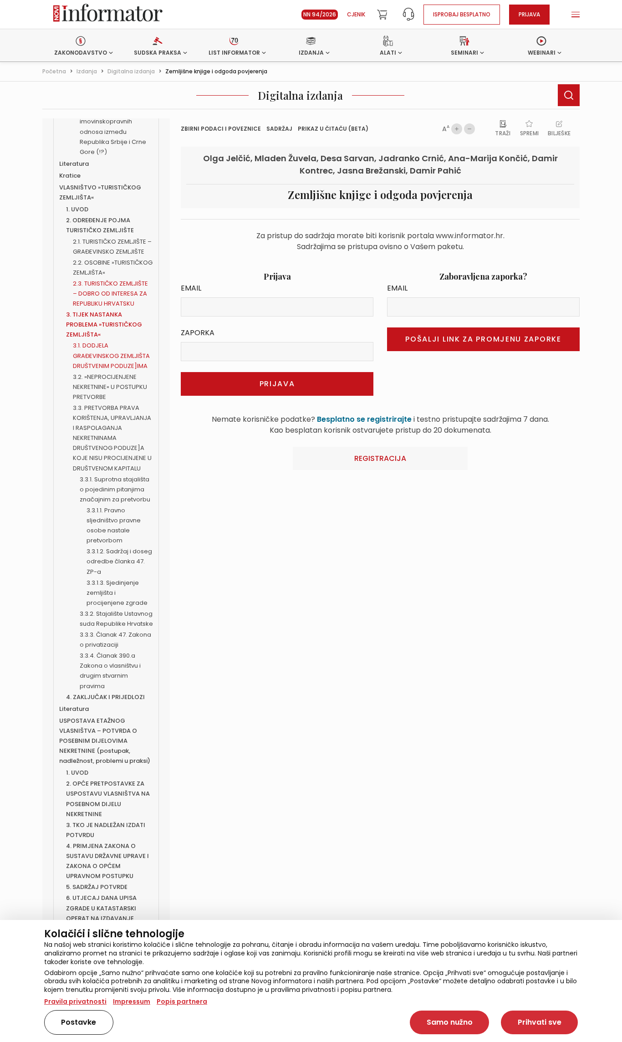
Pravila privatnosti (75, 1001)
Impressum (131, 1001)
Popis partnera (182, 1001)
